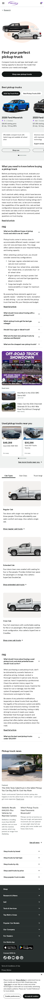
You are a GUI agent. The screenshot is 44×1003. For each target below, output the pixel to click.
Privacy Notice (6, 970)
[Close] (41, 974)
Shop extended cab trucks (13, 584)
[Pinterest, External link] (21, 957)
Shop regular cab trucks (13, 529)
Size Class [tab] (23, 475)
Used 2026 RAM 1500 (10, 446)
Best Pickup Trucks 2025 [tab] (32, 93)
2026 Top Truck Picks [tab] (11, 93)
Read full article (8, 220)
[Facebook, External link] (9, 957)
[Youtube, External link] (13, 957)
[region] (22, 987)
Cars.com (7, 984)
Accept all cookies (31, 996)
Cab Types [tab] (9, 475)
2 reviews (10, 121)
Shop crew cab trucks (12, 640)
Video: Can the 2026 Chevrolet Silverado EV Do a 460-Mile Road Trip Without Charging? (29, 406)
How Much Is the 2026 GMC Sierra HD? (28, 394)
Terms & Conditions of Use (11, 966)
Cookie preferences (12, 996)
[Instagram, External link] (17, 957)
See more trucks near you (29, 462)
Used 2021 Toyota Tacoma (31, 446)
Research (7, 10)
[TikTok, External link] (5, 957)
